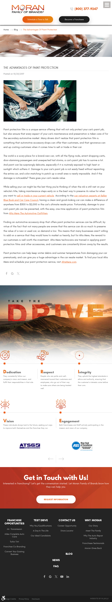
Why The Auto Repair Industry (93, 537)
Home (6, 29)
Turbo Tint (14, 541)
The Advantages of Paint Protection (40, 29)
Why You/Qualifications (41, 526)
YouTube (62, 577)
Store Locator (67, 531)
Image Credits (10, 599)
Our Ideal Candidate (41, 535)
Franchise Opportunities (14, 522)
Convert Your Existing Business (14, 552)
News (56, 560)
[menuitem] (17, 537)
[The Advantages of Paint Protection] (40, 120)
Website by (99, 598)
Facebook (6, 274)
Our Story (93, 526)
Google (50, 577)
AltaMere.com (69, 262)
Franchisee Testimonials (93, 543)
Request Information (56, 499)
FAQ (56, 566)
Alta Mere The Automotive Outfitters (28, 213)
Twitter (18, 274)
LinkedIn (68, 577)
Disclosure (36, 599)
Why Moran (93, 520)
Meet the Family (93, 531)
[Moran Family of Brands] (28, 8)
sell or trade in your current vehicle (35, 195)
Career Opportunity (67, 526)
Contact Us (67, 520)
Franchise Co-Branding (14, 546)
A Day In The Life (40, 531)
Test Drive (41, 520)
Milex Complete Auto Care (14, 535)
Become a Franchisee (74, 19)
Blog (16, 29)
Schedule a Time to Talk (37, 19)
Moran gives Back (93, 548)
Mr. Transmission (14, 529)
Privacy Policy (24, 599)
